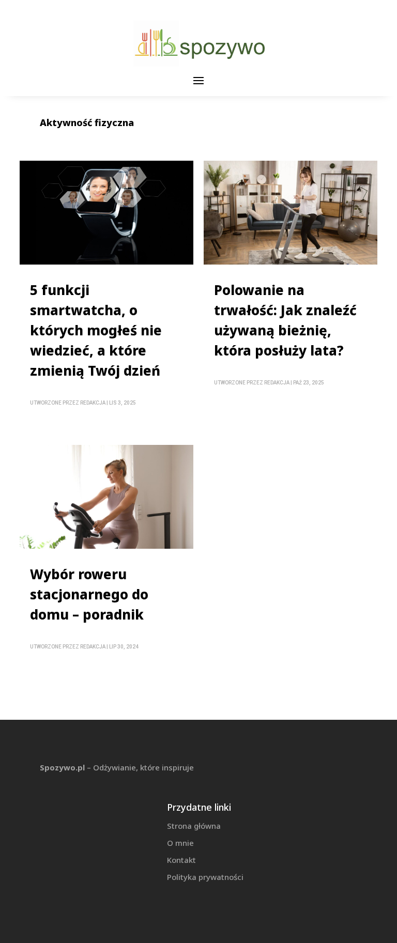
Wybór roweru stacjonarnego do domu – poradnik (89, 594)
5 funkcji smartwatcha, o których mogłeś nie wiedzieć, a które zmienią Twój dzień (96, 330)
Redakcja (92, 403)
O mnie (180, 843)
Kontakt (181, 860)
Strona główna (194, 826)
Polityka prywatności (205, 877)
